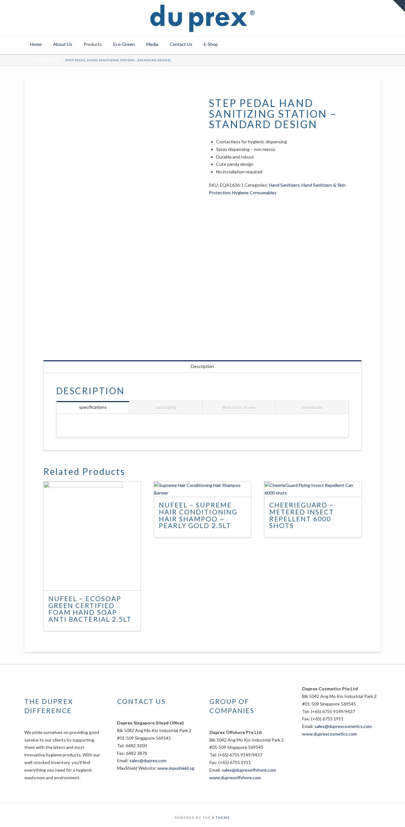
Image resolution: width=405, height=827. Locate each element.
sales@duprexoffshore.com (249, 770)
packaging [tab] (166, 407)
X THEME (221, 817)
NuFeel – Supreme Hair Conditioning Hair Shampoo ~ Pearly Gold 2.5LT (198, 515)
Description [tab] (202, 366)
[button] (399, 6)
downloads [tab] (312, 407)
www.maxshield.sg (176, 768)
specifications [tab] (93, 407)
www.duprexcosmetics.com (329, 734)
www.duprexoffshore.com (235, 777)
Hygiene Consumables (254, 192)
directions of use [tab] (238, 407)
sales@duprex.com (147, 760)
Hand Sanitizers (284, 185)
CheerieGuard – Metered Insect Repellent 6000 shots (301, 515)
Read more (94, 579)
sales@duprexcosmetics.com (343, 726)
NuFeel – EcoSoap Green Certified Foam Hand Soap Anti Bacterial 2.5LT (90, 609)
